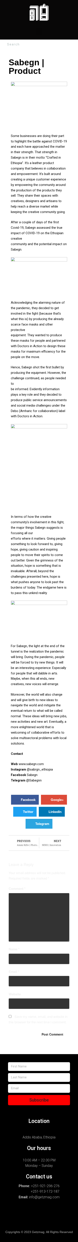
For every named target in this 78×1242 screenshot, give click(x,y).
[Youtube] (59, 1221)
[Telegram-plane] (50, 1212)
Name (14, 949)
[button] (39, 31)
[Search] (74, 44)
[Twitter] (63, 1212)
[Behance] (36, 1212)
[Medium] (45, 1221)
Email (14, 971)
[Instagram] (10, 1212)
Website (15, 994)
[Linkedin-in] (18, 1221)
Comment (17, 888)
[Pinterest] (32, 1221)
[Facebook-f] (23, 1212)
